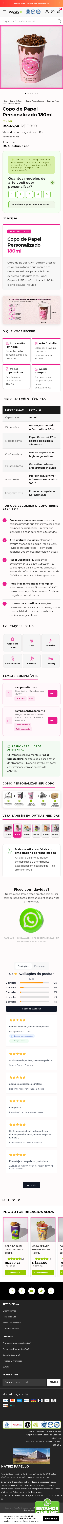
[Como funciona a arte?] (52, 182)
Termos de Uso (9, 1316)
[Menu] (5, 12)
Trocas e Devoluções (12, 1361)
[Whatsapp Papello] (47, 1508)
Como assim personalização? (17, 1343)
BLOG (6, 1366)
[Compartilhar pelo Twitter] (13, 1199)
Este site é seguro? (11, 1355)
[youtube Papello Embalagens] (31, 1291)
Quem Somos (9, 1310)
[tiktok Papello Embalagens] (41, 1291)
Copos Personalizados (35, 101)
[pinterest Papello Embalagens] (51, 1291)
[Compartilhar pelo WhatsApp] (4, 1199)
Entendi (51, 1518)
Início (5, 101)
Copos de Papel (16, 101)
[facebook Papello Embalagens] (21, 1291)
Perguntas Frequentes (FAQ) (16, 1349)
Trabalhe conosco (11, 1328)
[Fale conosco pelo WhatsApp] (53, 12)
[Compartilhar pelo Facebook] (8, 1199)
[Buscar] (59, 21)
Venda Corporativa (12, 1322)
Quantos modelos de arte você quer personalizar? (27, 182)
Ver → (52, 693)
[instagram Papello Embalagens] (12, 1291)
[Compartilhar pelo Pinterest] (19, 1199)
